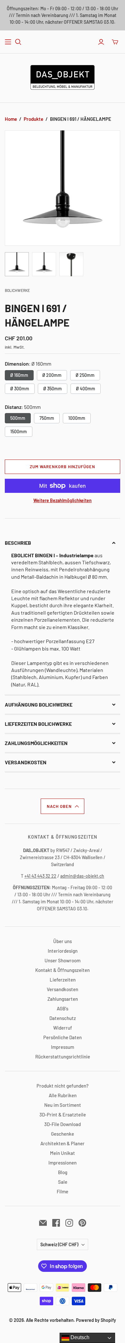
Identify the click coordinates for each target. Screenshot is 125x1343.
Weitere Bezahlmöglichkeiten (62, 500)
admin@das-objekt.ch (82, 876)
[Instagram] (69, 1223)
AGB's (62, 1008)
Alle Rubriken (63, 1095)
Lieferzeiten (63, 979)
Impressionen (62, 1162)
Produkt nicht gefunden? (62, 1086)
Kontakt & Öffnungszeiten (62, 970)
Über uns (62, 941)
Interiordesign (63, 951)
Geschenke (62, 1134)
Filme (62, 1191)
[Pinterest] (82, 1223)
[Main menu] (8, 42)
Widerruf (62, 1028)
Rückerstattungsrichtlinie (62, 1056)
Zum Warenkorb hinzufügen (63, 466)
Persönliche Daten (62, 1037)
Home (11, 119)
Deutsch (79, 1337)
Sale (62, 1182)
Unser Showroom (62, 960)
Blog (62, 1172)
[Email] (43, 1223)
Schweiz (59, 1244)
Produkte (33, 119)
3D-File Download (62, 1124)
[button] (62, 543)
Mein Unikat (62, 1153)
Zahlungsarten (62, 999)
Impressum (62, 1047)
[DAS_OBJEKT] (62, 76)
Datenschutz (62, 1018)
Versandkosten (62, 989)
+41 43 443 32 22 (40, 876)
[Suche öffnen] (18, 42)
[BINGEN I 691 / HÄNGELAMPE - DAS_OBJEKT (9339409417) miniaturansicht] (17, 264)
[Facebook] (56, 1223)
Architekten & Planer (62, 1143)
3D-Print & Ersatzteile (62, 1114)
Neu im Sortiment (62, 1105)
